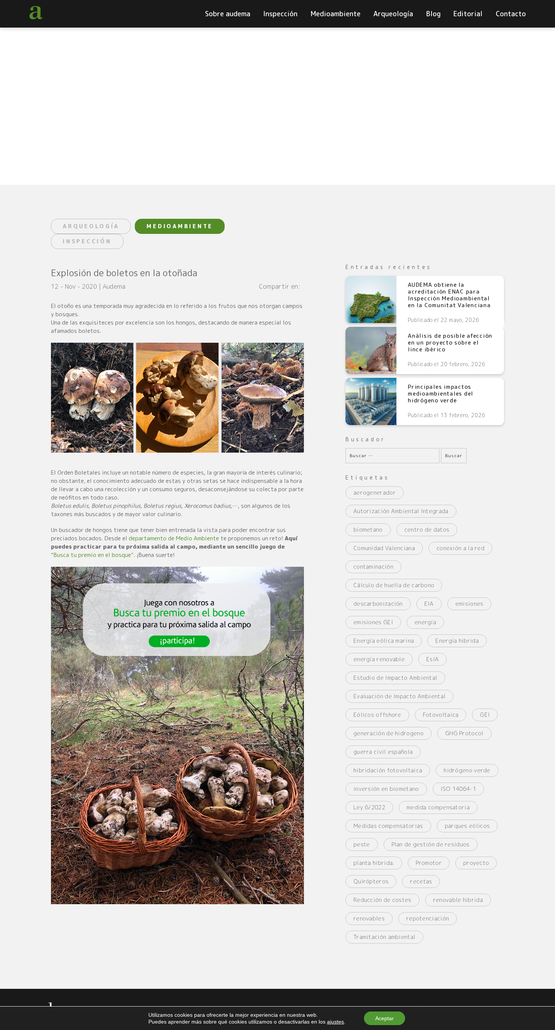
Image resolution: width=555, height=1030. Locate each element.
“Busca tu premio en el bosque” (92, 555)
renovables (369, 918)
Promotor (429, 863)
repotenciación (427, 918)
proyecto (476, 863)
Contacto (511, 14)
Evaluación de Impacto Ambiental (399, 696)
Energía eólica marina (383, 641)
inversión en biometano (386, 789)
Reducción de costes (382, 900)
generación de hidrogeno (388, 733)
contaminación (373, 567)
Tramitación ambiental (384, 937)
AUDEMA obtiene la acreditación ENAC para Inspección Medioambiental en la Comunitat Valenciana (449, 295)
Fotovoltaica (441, 715)
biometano (368, 530)
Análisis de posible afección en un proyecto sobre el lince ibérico (450, 343)
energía (425, 622)
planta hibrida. (373, 863)
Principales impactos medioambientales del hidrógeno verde (440, 394)
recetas (421, 881)
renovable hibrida (458, 900)
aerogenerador (374, 492)
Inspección (280, 14)
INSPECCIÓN (87, 241)
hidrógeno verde (467, 770)
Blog (433, 14)
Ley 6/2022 (369, 807)
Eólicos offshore (377, 715)
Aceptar (384, 1018)
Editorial (468, 14)
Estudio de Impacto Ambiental (395, 678)
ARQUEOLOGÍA (91, 226)
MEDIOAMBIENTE (179, 226)
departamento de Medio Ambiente (174, 538)
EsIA (432, 659)
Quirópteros (370, 881)
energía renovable (379, 659)
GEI (485, 715)
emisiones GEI (373, 622)
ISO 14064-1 (458, 789)
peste (361, 844)
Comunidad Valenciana (384, 548)
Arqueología (393, 14)
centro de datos (427, 530)
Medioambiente (336, 14)
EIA (429, 604)
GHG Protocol (464, 733)
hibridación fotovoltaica (387, 770)
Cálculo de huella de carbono (393, 585)
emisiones (469, 604)
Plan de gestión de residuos (431, 844)
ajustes (335, 1022)
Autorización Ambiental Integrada (401, 511)
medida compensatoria (438, 807)
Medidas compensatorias (388, 826)
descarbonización (378, 604)
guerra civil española (383, 752)
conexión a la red (460, 548)
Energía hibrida (457, 641)
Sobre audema (227, 14)
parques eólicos (467, 826)
